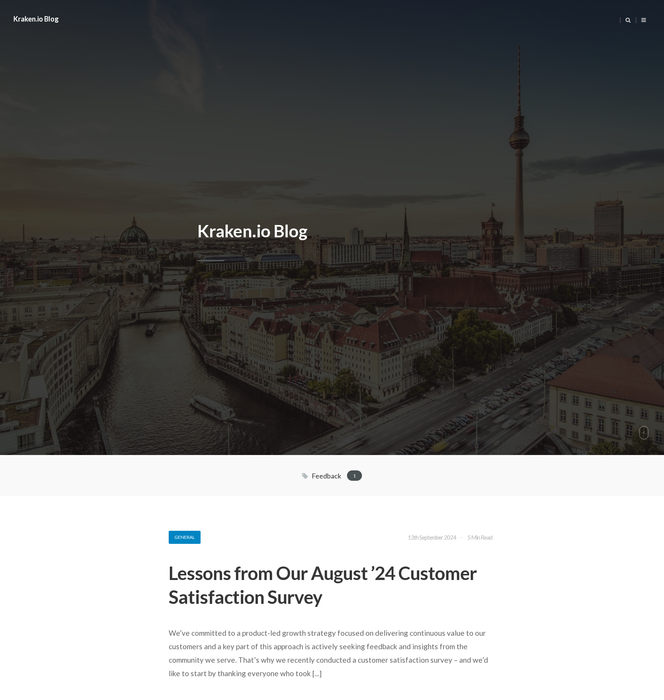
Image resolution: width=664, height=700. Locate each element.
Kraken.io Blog (36, 19)
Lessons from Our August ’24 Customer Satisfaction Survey (323, 585)
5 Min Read (479, 537)
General (184, 537)
